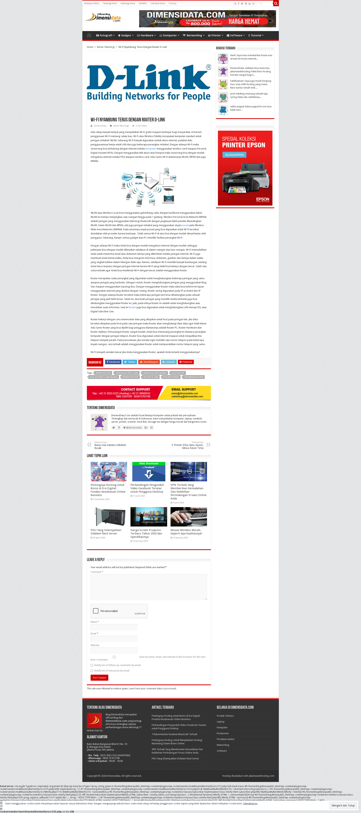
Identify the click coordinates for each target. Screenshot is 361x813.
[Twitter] (242, 3)
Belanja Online (91, 3)
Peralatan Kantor (226, 739)
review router (130, 377)
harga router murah (155, 373)
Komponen (223, 733)
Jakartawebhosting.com (261, 775)
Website (95, 645)
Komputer (170, 35)
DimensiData (100, 126)
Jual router (178, 373)
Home (89, 35)
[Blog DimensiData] (103, 16)
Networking (194, 35)
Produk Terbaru (225, 715)
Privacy (172, 3)
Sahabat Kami (158, 3)
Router (132, 307)
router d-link (150, 377)
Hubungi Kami (128, 3)
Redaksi (143, 3)
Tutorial (256, 35)
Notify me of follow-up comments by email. (117, 665)
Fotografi (106, 35)
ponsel (185, 225)
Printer (216, 35)
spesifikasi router (193, 377)
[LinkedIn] (249, 3)
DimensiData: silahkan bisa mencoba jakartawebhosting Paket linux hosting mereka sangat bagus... (250, 71)
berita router (103, 373)
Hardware (147, 35)
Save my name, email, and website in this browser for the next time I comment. (148, 658)
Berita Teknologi (106, 47)
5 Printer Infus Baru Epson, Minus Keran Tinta (187, 445)
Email (94, 633)
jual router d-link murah (104, 377)
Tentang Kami (110, 3)
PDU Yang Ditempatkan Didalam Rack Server (106, 531)
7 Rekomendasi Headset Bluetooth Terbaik (174, 734)
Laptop (220, 721)
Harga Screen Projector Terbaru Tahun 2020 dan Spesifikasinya (146, 533)
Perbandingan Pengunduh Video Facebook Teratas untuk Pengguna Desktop (147, 488)
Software (236, 35)
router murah (171, 377)
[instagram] (253, 3)
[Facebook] (238, 3)
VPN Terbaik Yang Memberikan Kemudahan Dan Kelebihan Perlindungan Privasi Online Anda (188, 491)
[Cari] (276, 3)
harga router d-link (127, 373)
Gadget (126, 35)
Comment (97, 572)
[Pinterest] (245, 3)
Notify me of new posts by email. (112, 670)
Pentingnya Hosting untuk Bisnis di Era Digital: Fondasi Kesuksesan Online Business (108, 490)
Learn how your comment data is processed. (153, 688)
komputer (151, 148)
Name (95, 621)
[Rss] (235, 3)
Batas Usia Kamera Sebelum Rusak (110, 445)
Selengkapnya (250, 803)
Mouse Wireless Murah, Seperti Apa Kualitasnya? (186, 531)
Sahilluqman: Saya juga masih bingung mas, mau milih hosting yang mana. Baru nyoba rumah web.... (250, 84)
